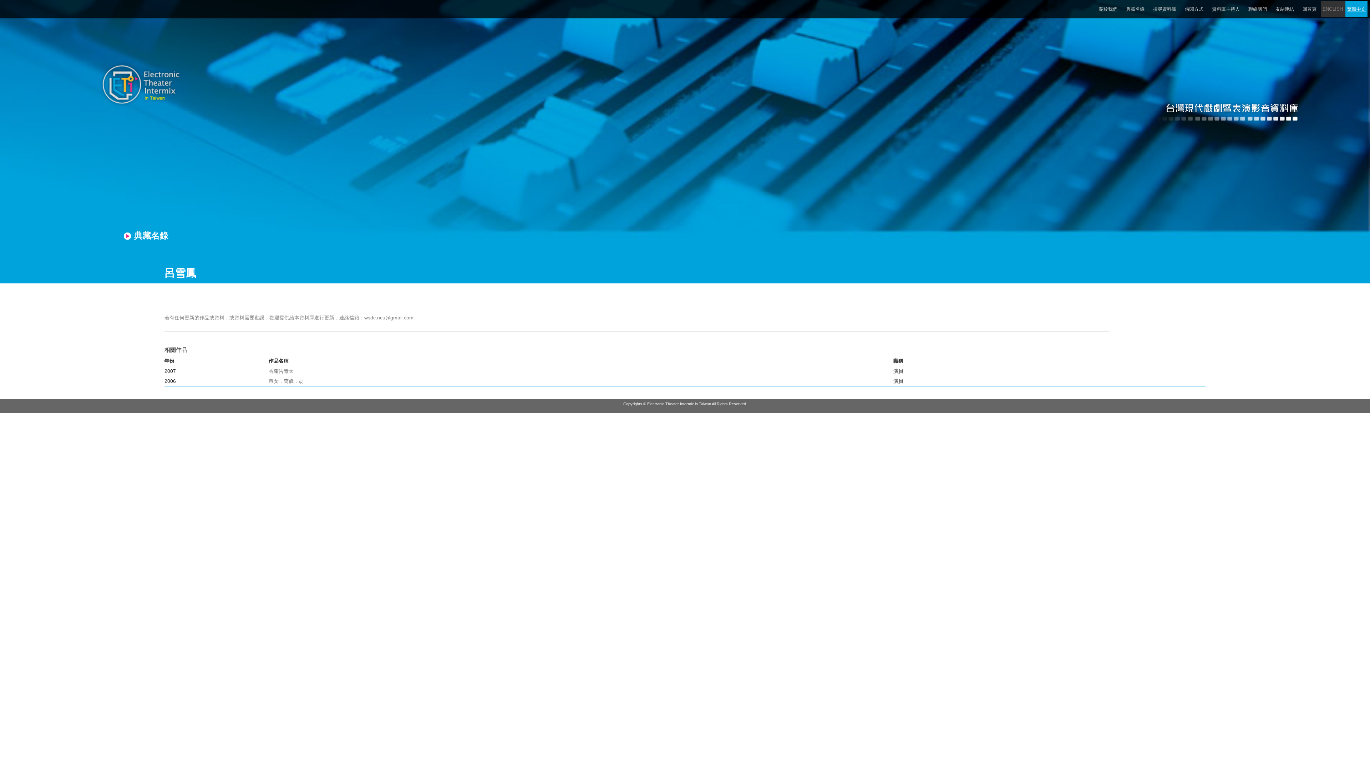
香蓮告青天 (281, 371)
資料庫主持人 (1226, 9)
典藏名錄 (1135, 9)
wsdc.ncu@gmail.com (388, 317)
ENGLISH (1333, 9)
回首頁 (1309, 9)
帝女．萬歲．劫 (286, 381)
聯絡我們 (1257, 9)
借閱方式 (1194, 9)
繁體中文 (1356, 9)
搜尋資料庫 (1164, 9)
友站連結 (1284, 9)
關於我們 (1108, 9)
